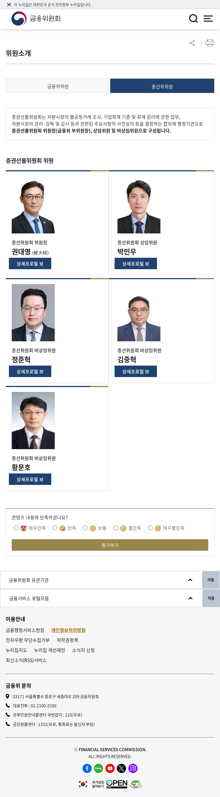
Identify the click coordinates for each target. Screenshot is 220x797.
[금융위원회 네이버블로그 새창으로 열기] (98, 768)
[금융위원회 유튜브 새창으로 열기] (110, 768)
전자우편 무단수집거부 (28, 640)
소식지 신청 (83, 650)
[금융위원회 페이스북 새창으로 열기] (87, 768)
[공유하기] (192, 42)
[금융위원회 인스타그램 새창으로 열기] (133, 768)
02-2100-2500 (43, 705)
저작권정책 (67, 640)
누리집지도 (16, 650)
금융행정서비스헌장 (25, 630)
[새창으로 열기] (90, 783)
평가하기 (110, 545)
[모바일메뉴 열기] (208, 19)
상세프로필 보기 (30, 264)
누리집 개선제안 (49, 650)
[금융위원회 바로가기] (35, 17)
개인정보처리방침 (68, 630)
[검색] (193, 18)
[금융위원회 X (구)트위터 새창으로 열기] (121, 768)
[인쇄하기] (210, 42)
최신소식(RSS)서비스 (26, 660)
